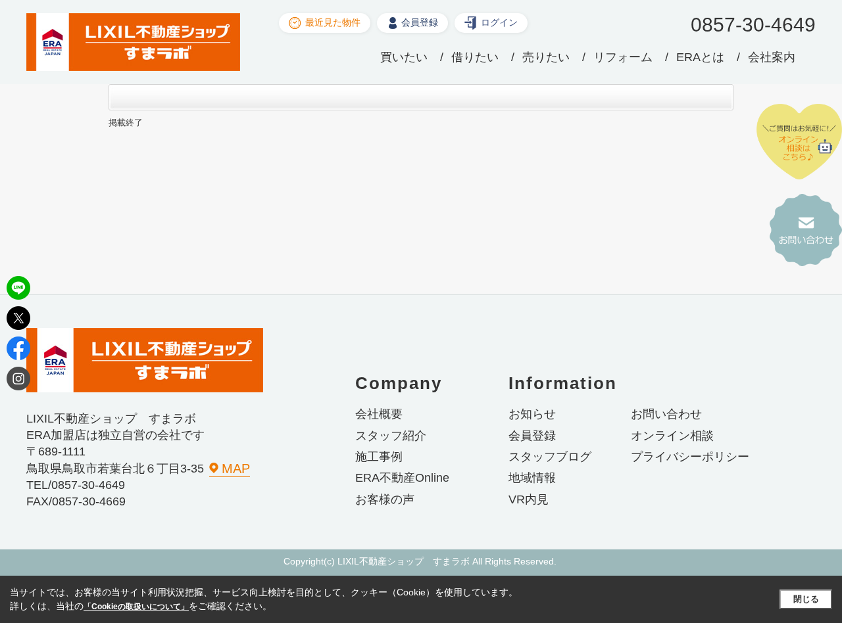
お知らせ (532, 414)
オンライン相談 (672, 435)
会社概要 (379, 414)
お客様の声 (384, 499)
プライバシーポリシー (690, 456)
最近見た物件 (332, 22)
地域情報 (532, 477)
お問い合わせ (666, 414)
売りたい (546, 57)
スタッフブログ (549, 456)
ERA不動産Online (402, 477)
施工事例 (379, 456)
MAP (236, 468)
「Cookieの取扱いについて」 (136, 606)
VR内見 (528, 499)
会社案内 (771, 57)
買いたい (404, 57)
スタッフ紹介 (390, 435)
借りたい (475, 57)
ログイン (499, 22)
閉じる (806, 599)
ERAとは (700, 57)
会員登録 (419, 22)
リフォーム (623, 57)
